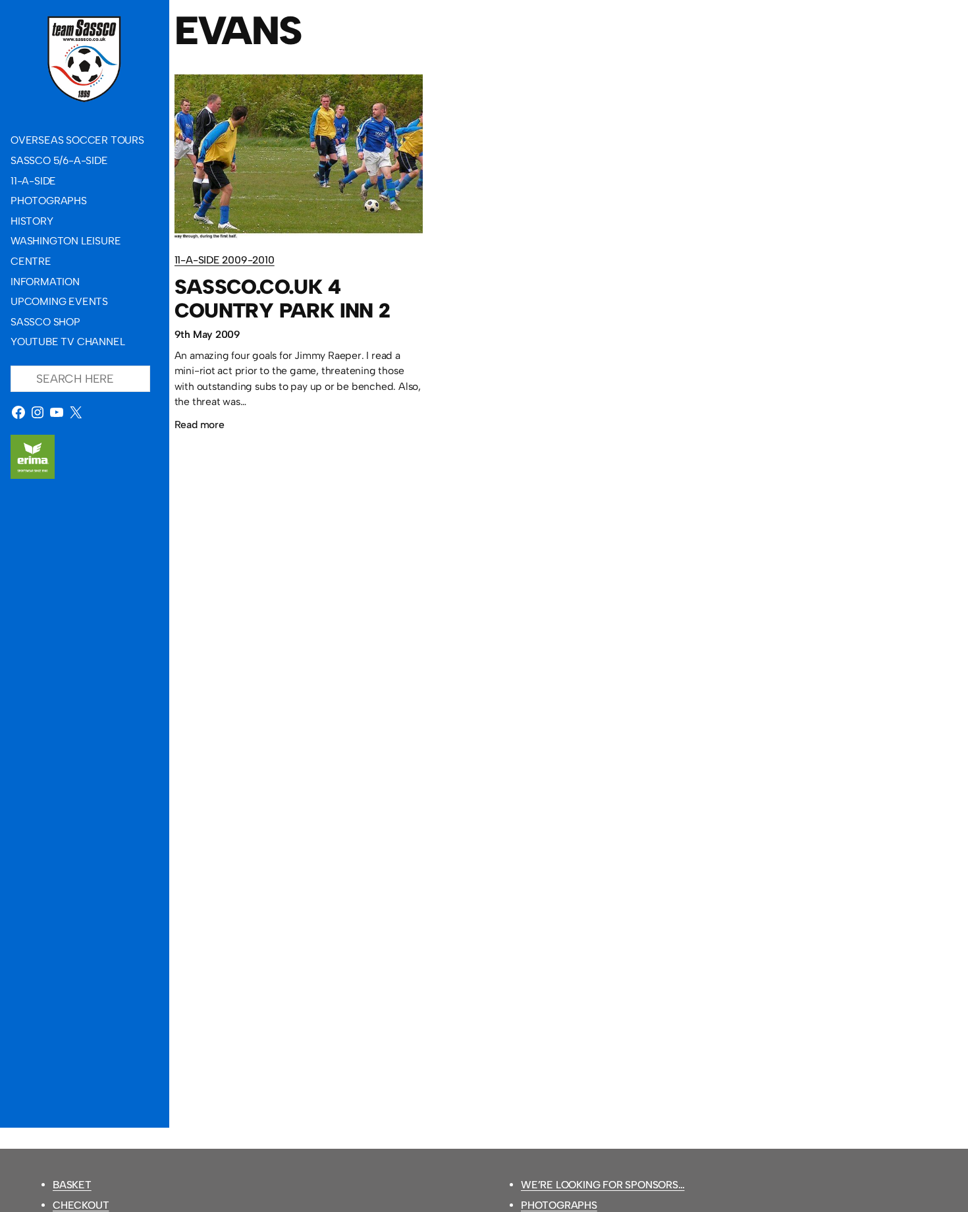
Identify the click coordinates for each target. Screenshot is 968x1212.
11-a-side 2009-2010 (225, 260)
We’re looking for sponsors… (603, 1184)
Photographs (559, 1205)
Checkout (81, 1205)
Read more (200, 426)
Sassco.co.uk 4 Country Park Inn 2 (282, 298)
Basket (72, 1184)
